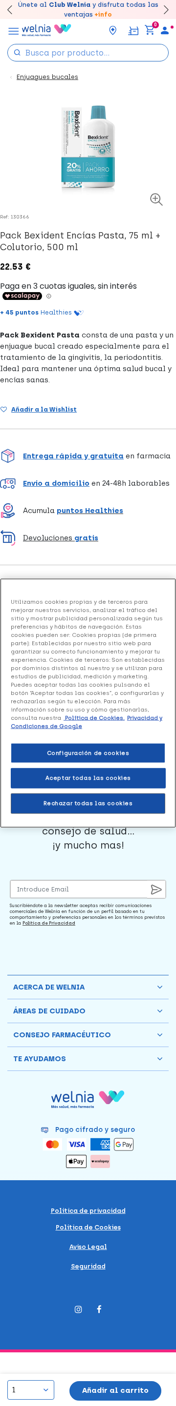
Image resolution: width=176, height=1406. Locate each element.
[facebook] (99, 1310)
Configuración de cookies (88, 752)
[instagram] (78, 1310)
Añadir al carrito (115, 1390)
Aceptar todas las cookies (88, 777)
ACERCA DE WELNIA (49, 987)
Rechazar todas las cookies (88, 803)
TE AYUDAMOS (39, 1058)
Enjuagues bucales (47, 76)
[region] (88, 703)
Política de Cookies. (94, 717)
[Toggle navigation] (13, 30)
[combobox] (88, 52)
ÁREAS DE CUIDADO (49, 1011)
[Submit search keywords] (17, 51)
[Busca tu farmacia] (113, 30)
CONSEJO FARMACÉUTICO (62, 1034)
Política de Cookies (88, 1227)
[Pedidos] (133, 30)
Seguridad (88, 1266)
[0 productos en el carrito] (149, 30)
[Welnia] (46, 30)
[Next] (161, 9)
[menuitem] (165, 30)
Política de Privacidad (48, 923)
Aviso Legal (88, 1246)
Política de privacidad (88, 1210)
